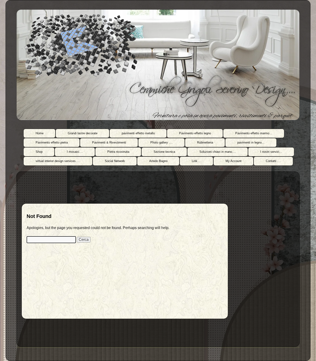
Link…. (196, 161)
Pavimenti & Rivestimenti (109, 142)
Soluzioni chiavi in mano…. (217, 151)
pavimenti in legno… (251, 142)
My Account (234, 161)
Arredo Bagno (158, 161)
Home (39, 133)
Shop (39, 151)
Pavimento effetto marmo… (253, 133)
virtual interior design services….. (58, 161)
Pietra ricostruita (118, 151)
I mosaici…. (75, 151)
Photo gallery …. (161, 142)
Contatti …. (273, 161)
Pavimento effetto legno (195, 133)
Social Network (115, 161)
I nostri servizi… (271, 151)
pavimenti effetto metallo (138, 133)
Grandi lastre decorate (82, 133)
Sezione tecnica (164, 151)
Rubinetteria (205, 142)
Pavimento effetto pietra (52, 142)
